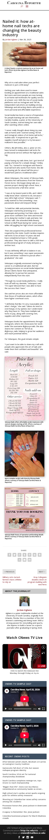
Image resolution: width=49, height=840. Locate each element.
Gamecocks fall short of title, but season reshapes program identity (21, 769)
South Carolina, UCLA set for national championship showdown (19, 775)
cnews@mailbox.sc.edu (33, 833)
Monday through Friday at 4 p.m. (24, 673)
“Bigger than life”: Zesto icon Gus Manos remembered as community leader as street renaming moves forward (22, 788)
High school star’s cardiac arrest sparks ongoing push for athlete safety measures (24, 794)
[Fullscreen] (43, 709)
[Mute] (39, 709)
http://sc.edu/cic (29, 830)
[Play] (6, 709)
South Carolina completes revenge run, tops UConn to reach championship (22, 782)
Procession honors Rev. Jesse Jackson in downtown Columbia (25, 807)
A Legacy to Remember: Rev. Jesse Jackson (21, 812)
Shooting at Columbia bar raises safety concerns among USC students (24, 800)
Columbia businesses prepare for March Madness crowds (24, 817)
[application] (25, 699)
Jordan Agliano (11, 39)
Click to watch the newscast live (25, 671)
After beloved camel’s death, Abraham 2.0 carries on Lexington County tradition (24, 763)
